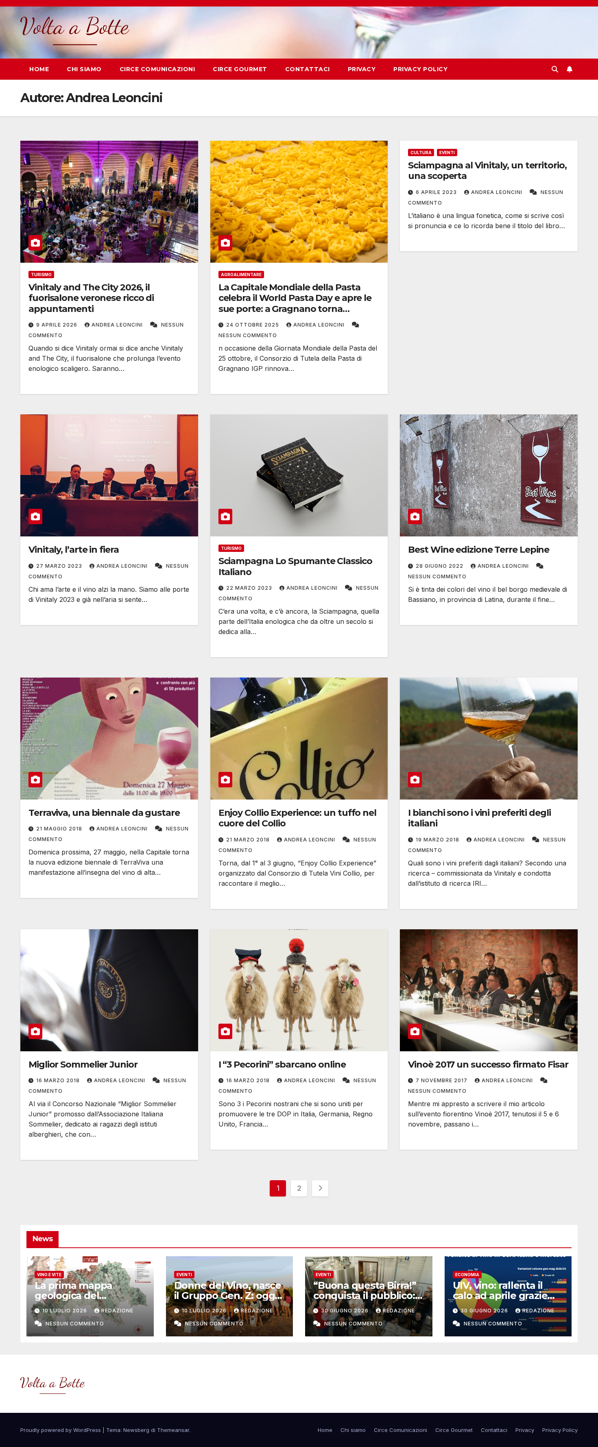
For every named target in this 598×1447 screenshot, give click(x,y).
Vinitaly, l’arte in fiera (73, 549)
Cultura (421, 152)
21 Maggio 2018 (60, 829)
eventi (447, 152)
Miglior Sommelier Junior (82, 1064)
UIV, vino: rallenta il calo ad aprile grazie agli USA (500, 1295)
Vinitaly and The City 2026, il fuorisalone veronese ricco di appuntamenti (91, 298)
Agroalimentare (241, 274)
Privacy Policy (420, 69)
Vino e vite (49, 1274)
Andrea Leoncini (118, 325)
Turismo (41, 274)
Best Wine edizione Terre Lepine (478, 549)
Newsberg (136, 1430)
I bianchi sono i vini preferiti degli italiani (479, 818)
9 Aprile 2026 (57, 325)
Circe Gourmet (240, 69)
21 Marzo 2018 (248, 840)
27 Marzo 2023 (60, 566)
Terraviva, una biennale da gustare (104, 812)
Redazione (117, 1311)
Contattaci (307, 69)
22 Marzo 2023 (250, 588)
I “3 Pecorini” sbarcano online (282, 1064)
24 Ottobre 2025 (253, 325)
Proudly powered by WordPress (61, 1430)
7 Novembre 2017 (442, 1080)
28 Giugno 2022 (440, 566)
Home (39, 69)
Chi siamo (84, 69)
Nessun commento (247, 335)
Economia (467, 1274)
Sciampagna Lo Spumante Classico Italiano (295, 566)
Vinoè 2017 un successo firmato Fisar (488, 1064)
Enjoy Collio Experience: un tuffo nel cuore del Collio (297, 818)
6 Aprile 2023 (437, 192)
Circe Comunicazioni (157, 69)
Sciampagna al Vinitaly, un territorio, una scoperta (487, 170)
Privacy (362, 69)
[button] (555, 69)
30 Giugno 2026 (345, 1311)
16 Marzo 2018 (58, 1080)
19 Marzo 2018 (438, 840)
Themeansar (173, 1430)
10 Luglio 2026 (65, 1311)
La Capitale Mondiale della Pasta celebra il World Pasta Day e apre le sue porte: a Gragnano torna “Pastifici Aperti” (294, 303)
